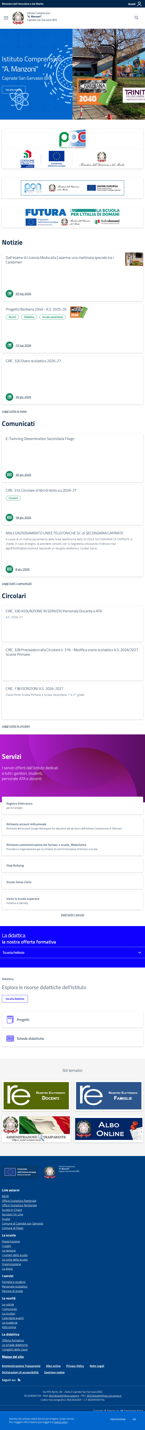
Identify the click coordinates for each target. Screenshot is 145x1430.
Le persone (9, 1250)
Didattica (29, 317)
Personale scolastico (14, 1286)
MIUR (5, 1196)
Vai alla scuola (14, 90)
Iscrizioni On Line (12, 1214)
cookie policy (61, 1422)
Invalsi (6, 1219)
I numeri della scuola (15, 1255)
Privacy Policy (75, 1366)
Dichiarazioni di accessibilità (20, 1372)
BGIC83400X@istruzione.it (64, 1396)
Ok (134, 1419)
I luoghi (6, 1246)
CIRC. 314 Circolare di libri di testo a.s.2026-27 (41, 490)
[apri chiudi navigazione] (6, 18)
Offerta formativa (13, 1340)
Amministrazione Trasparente (21, 1366)
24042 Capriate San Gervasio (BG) (83, 1392)
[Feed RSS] (19, 1380)
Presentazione (11, 1241)
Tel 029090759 (32, 1396)
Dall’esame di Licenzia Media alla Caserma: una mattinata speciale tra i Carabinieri (60, 260)
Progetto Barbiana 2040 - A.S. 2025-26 (36, 309)
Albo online (9, 1327)
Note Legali (97, 1366)
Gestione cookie (54, 1372)
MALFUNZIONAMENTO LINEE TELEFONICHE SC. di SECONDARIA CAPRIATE (64, 533)
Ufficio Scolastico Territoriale (19, 1205)
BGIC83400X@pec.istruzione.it (104, 1396)
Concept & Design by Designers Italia (118, 1410)
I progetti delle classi (15, 1349)
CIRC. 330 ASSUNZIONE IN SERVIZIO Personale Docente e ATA (54, 611)
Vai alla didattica (15, 999)
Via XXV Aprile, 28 (52, 1392)
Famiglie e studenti (13, 1282)
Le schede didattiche (15, 1345)
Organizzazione (11, 1264)
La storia (7, 1268)
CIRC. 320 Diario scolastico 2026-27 (33, 361)
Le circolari (8, 1313)
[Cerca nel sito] (136, 18)
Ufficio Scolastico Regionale (19, 1200)
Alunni (12, 317)
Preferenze (118, 1419)
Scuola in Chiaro (12, 1209)
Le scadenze (9, 1322)
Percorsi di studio (12, 1291)
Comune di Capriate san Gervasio (22, 1223)
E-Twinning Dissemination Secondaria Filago (40, 438)
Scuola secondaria (52, 317)
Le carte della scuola (15, 1259)
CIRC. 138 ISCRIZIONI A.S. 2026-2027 (34, 688)
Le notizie (8, 1304)
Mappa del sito (13, 1356)
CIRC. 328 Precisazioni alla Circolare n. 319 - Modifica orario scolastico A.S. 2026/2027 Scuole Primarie (72, 652)
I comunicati (9, 1309)
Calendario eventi (13, 1318)
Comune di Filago (12, 1228)
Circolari (13, 498)
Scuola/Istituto (14, 952)
